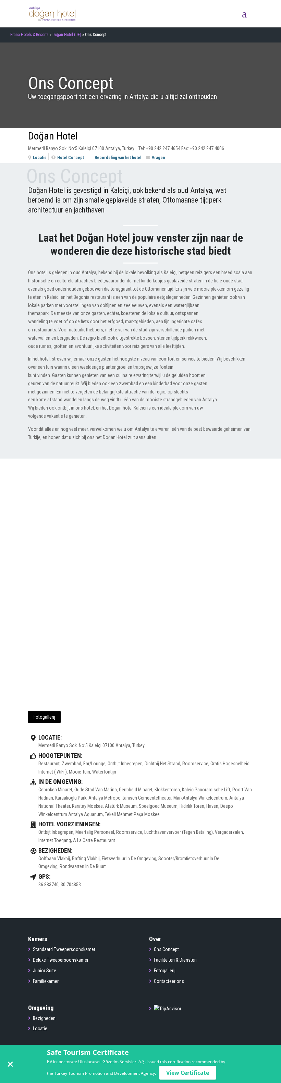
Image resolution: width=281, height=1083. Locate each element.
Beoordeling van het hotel (118, 157)
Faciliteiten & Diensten (175, 960)
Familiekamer (46, 981)
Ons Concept (166, 949)
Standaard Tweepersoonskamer (64, 949)
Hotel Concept (70, 157)
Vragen (158, 157)
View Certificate (187, 1072)
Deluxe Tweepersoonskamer (60, 960)
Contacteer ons (169, 981)
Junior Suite (44, 970)
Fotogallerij (44, 717)
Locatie (40, 157)
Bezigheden (44, 1018)
